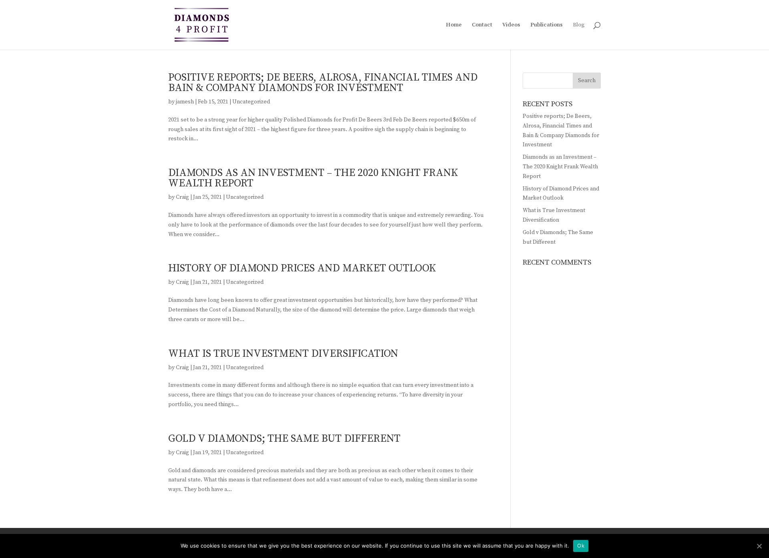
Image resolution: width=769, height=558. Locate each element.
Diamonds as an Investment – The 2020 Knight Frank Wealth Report (313, 178)
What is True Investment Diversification (283, 353)
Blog (579, 25)
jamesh (185, 101)
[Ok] (759, 546)
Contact (482, 25)
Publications (546, 25)
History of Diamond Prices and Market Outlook (302, 268)
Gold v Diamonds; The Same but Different (284, 438)
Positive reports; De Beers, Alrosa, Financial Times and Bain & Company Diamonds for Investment (323, 83)
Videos (511, 25)
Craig (182, 197)
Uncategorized (251, 101)
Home (454, 25)
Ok (580, 545)
